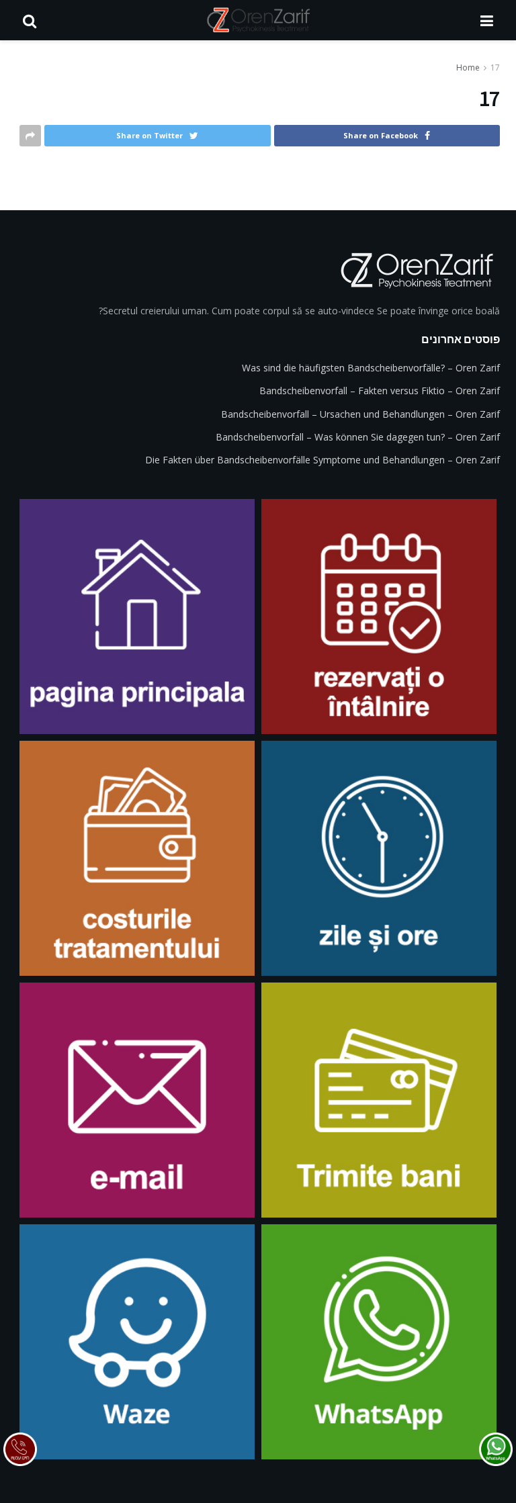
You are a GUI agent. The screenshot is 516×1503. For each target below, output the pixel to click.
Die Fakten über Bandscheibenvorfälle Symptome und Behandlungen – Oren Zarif (322, 459)
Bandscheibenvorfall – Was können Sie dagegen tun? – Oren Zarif (358, 436)
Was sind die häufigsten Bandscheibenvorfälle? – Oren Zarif (371, 367)
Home (468, 67)
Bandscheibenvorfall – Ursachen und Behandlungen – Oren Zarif (360, 414)
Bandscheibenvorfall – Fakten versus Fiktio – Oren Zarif (379, 390)
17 (495, 67)
